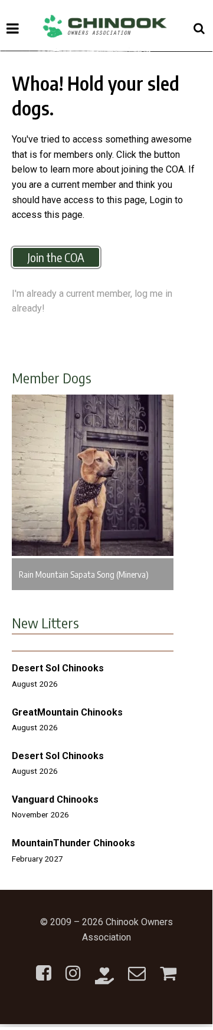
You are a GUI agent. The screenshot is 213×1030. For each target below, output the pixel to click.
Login (160, 200)
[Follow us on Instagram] (73, 966)
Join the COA (56, 257)
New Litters (45, 622)
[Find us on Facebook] (43, 966)
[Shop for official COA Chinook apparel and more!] (168, 966)
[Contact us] (137, 966)
